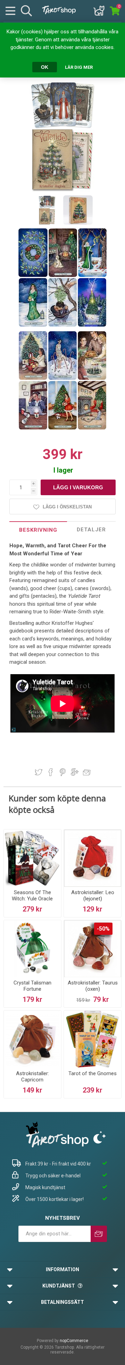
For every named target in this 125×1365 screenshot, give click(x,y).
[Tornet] (92, 325)
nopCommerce (74, 1340)
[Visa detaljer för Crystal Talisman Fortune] (32, 949)
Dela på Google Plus (74, 772)
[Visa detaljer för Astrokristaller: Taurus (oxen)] (92, 949)
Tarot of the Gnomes (92, 1073)
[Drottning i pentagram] (63, 428)
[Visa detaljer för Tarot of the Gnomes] (92, 1039)
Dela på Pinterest (62, 772)
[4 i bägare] (33, 428)
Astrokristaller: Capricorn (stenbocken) (32, 1079)
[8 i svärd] (63, 378)
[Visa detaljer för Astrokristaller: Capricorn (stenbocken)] (32, 1039)
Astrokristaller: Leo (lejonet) (92, 895)
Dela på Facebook (51, 772)
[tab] (38, 529)
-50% (103, 928)
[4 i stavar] (92, 378)
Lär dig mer (79, 67)
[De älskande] (63, 325)
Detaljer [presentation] (91, 529)
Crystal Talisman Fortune (32, 986)
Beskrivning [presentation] (38, 530)
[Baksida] (33, 275)
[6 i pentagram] (33, 378)
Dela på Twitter (38, 772)
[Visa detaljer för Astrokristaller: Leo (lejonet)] (92, 858)
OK (44, 67)
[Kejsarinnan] (33, 325)
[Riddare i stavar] (92, 428)
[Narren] (63, 275)
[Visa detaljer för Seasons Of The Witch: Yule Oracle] (32, 858)
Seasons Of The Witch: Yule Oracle (32, 895)
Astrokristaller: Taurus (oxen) (93, 986)
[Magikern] (92, 275)
